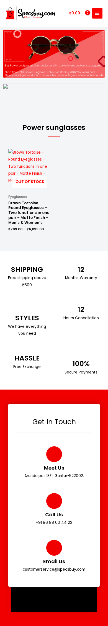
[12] (81, 261)
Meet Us (54, 467)
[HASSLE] (27, 349)
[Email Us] (54, 548)
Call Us (54, 514)
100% (81, 364)
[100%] (81, 355)
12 (81, 269)
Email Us (54, 561)
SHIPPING (27, 269)
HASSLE (27, 358)
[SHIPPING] (27, 261)
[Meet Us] (54, 454)
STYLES (27, 318)
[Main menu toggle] (97, 13)
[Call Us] (54, 501)
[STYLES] (27, 308)
